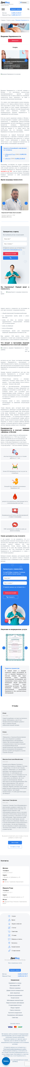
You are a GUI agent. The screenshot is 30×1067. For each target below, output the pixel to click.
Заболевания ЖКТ (15, 985)
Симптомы (15, 931)
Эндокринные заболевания (15, 1015)
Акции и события (16, 924)
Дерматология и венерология (15, 990)
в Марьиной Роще (10, 154)
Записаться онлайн (10, 253)
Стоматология (16, 950)
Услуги (14, 916)
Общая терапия (15, 1007)
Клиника (24, 2)
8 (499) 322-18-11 (16, 15)
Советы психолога (15, 1010)
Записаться (15, 40)
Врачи (13, 920)
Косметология (16, 947)
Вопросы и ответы (17, 939)
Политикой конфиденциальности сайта (14, 1049)
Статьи (14, 927)
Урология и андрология (15, 1012)
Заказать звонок (16, 9)
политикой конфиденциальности (12, 249)
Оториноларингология (15, 1005)
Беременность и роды (15, 983)
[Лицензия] (15, 647)
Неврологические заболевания (15, 1003)
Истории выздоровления (15, 995)
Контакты (14, 943)
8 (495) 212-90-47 (16, 13)
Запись (6, 1061)
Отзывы (14, 935)
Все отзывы (15, 842)
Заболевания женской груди (15, 1000)
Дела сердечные (15, 993)
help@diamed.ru (21, 1056)
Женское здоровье (15, 988)
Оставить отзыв (15, 846)
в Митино (7, 158)
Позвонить (11, 597)
